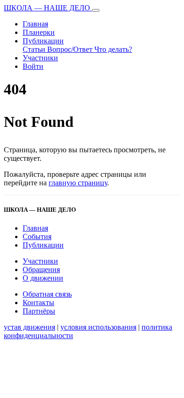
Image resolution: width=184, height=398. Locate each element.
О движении (43, 278)
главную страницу (78, 183)
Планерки (39, 32)
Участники (40, 58)
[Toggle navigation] (96, 10)
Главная (35, 24)
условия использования (98, 327)
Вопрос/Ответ (70, 49)
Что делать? (113, 49)
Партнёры (39, 311)
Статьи (35, 49)
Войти (33, 66)
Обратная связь (47, 294)
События (37, 236)
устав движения (29, 327)
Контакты (38, 302)
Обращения (41, 269)
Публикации (43, 41)
